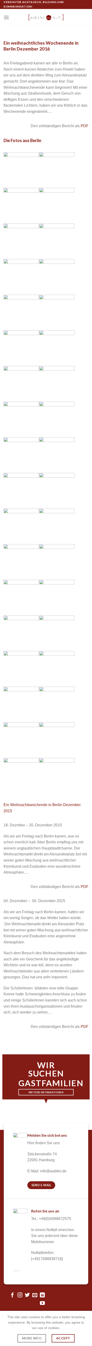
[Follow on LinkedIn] (42, 1295)
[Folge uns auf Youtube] (42, 1303)
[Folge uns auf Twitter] (27, 1295)
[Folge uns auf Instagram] (19, 1295)
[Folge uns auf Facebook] (12, 1295)
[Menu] (6, 17)
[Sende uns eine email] (34, 1295)
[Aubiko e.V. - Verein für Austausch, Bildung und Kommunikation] (46, 17)
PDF (84, 126)
